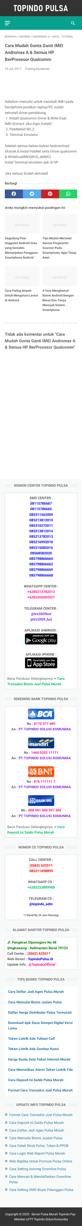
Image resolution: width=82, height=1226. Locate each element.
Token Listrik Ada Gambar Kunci (33, 1049)
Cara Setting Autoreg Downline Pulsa (37, 1169)
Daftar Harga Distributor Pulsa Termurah (40, 1012)
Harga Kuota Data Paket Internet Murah (39, 1059)
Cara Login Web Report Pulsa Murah (37, 1153)
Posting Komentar (37, 69)
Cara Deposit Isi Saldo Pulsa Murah (35, 1080)
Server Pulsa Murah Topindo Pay (53, 1214)
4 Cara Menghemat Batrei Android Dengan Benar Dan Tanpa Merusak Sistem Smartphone (58, 300)
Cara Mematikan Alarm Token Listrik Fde (40, 1070)
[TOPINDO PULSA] (41, 8)
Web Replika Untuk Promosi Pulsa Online (40, 1161)
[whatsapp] (68, 194)
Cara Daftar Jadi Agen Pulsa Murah (36, 992)
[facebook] (14, 194)
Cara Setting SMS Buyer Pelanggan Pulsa (41, 1190)
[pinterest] (50, 194)
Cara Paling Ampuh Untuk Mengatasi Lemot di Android (21, 295)
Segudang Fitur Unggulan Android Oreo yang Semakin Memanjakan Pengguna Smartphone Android (21, 247)
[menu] (7, 23)
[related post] (22, 223)
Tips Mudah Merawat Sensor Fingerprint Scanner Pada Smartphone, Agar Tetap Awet (59, 247)
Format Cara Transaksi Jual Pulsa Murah (40, 1090)
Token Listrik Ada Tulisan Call (31, 1038)
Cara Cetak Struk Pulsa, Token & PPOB (38, 1146)
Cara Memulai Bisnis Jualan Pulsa (35, 1002)
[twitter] (32, 194)
